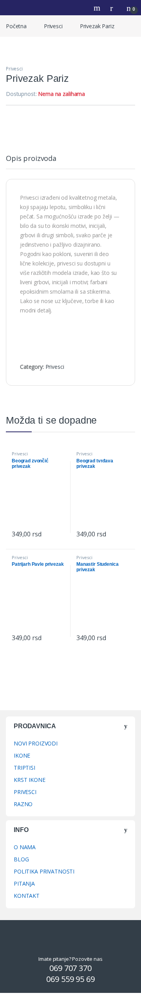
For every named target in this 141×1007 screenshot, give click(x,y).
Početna (16, 26)
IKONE (22, 755)
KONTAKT (27, 895)
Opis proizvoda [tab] (31, 159)
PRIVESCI (25, 792)
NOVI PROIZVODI (36, 743)
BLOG (21, 859)
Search (98, 8)
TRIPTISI (24, 767)
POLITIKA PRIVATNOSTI (44, 871)
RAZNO (23, 804)
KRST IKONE (29, 779)
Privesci (53, 26)
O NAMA (25, 847)
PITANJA (24, 883)
